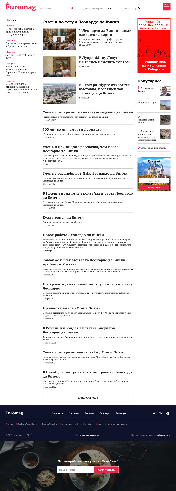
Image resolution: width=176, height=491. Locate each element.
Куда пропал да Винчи (63, 217)
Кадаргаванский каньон (146, 121)
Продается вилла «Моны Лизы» (71, 308)
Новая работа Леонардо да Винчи (73, 234)
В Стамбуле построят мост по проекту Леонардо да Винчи (87, 374)
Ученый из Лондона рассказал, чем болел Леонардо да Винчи (81, 148)
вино (99, 424)
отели (9, 424)
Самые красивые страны (153, 147)
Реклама (89, 413)
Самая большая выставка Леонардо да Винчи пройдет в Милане (84, 262)
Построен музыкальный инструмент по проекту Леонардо (88, 286)
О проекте (57, 413)
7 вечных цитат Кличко (147, 90)
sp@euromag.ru (163, 435)
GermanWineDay (48, 424)
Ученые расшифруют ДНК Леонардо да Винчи (85, 173)
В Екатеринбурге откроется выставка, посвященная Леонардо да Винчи (104, 88)
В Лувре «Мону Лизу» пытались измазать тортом (104, 59)
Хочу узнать (154, 187)
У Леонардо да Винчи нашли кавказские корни (105, 32)
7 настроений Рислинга (117, 424)
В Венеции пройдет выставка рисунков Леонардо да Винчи (79, 330)
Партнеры (105, 413)
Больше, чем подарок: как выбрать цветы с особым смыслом (147, 135)
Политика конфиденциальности (88, 435)
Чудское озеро (148, 102)
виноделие (66, 424)
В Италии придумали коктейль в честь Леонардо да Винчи (88, 195)
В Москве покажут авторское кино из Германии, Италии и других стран (22, 71)
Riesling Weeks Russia (27, 424)
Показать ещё (88, 397)
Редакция (121, 413)
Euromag (21, 6)
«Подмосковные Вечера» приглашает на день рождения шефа (20, 31)
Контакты (73, 413)
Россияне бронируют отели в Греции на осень (21, 44)
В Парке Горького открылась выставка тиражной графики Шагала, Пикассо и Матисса (21, 88)
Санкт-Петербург (84, 424)
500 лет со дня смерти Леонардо (72, 129)
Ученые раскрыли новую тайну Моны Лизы (83, 352)
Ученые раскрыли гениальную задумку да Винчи (88, 112)
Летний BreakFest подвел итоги (20, 56)
